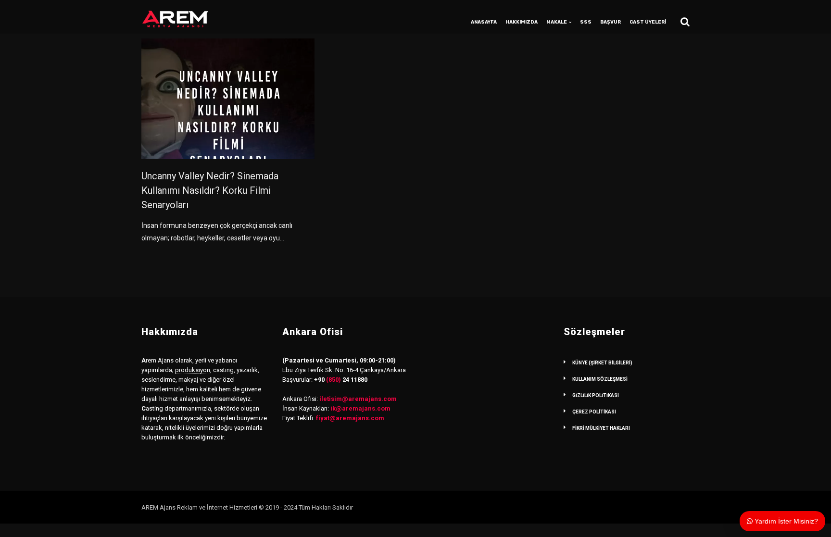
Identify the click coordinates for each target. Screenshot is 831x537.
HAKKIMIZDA (521, 22)
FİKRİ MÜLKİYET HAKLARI (601, 428)
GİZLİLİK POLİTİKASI (595, 395)
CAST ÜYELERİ (648, 22)
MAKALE (556, 22)
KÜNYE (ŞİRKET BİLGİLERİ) (602, 362)
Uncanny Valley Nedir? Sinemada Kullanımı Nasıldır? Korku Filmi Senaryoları (209, 190)
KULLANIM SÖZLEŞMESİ (600, 379)
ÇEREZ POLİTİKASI (594, 411)
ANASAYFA (484, 22)
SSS (586, 22)
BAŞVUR (610, 22)
